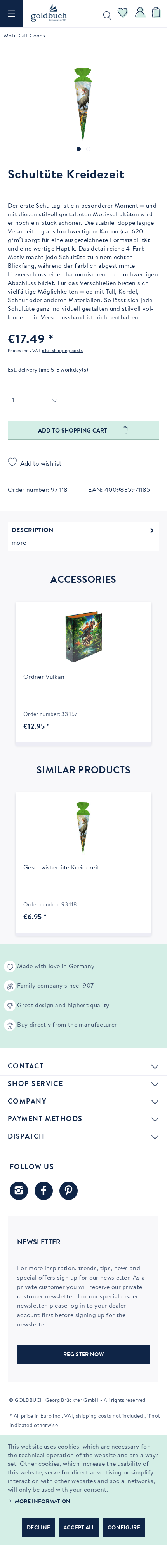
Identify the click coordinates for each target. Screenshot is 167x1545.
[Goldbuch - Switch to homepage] (49, 13)
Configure (124, 1528)
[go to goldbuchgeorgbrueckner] (68, 1191)
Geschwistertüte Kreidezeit (61, 868)
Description (33, 530)
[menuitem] (11, 13)
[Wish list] (122, 13)
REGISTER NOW (83, 1355)
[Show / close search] (105, 13)
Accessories (83, 580)
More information (43, 1502)
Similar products (83, 771)
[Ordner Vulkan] (83, 637)
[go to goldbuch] (19, 1191)
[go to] (79, 149)
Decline (38, 1528)
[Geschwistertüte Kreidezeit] (83, 827)
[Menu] (11, 13)
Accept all (79, 1528)
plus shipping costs (62, 351)
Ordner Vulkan (43, 677)
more (19, 543)
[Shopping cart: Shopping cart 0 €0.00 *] (157, 13)
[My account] (140, 13)
